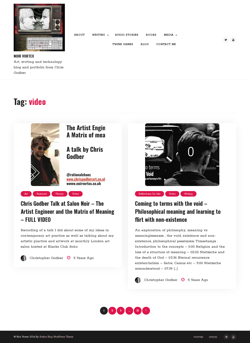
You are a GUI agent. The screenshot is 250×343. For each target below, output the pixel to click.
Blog (145, 44)
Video (75, 193)
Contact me (166, 44)
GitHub (213, 337)
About (79, 34)
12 (138, 310)
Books (151, 34)
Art (26, 193)
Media (168, 34)
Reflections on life (149, 193)
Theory (59, 193)
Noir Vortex (24, 56)
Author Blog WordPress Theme (56, 336)
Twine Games (122, 44)
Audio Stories (126, 34)
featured (42, 193)
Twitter (198, 337)
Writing (98, 34)
